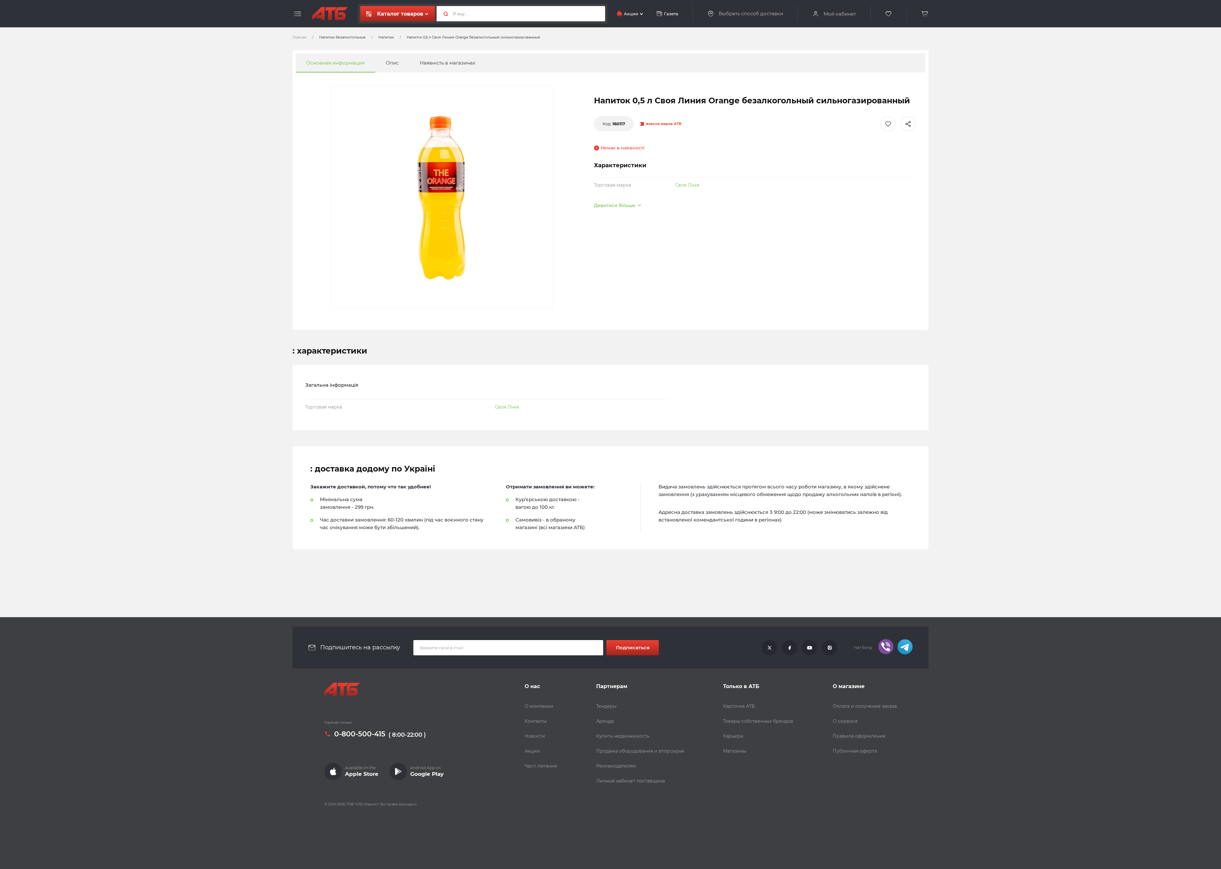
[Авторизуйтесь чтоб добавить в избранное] (888, 123)
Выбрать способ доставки (751, 14)
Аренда (605, 721)
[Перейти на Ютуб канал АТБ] (809, 647)
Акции (532, 751)
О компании (539, 706)
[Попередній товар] (129, 413)
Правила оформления (859, 736)
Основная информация (335, 63)
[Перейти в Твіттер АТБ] (769, 647)
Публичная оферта (855, 751)
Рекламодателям (616, 766)
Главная (300, 37)
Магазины (734, 751)
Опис (392, 63)
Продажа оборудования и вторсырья (640, 751)
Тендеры (606, 706)
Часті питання (541, 766)
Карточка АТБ (739, 706)
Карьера (733, 736)
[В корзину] (924, 13)
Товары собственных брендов (758, 721)
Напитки (386, 37)
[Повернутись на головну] (330, 13)
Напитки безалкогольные (342, 37)
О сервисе (845, 721)
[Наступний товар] (1091, 413)
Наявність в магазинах (447, 63)
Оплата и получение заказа (865, 706)
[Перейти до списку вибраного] (888, 13)
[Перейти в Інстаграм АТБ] (829, 647)
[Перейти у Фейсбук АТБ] (789, 647)
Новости (535, 736)
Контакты (536, 721)
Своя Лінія (687, 185)
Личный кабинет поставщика (630, 781)
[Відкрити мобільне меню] (297, 14)
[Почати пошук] (443, 13)
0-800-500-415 (359, 734)
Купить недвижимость (622, 736)
